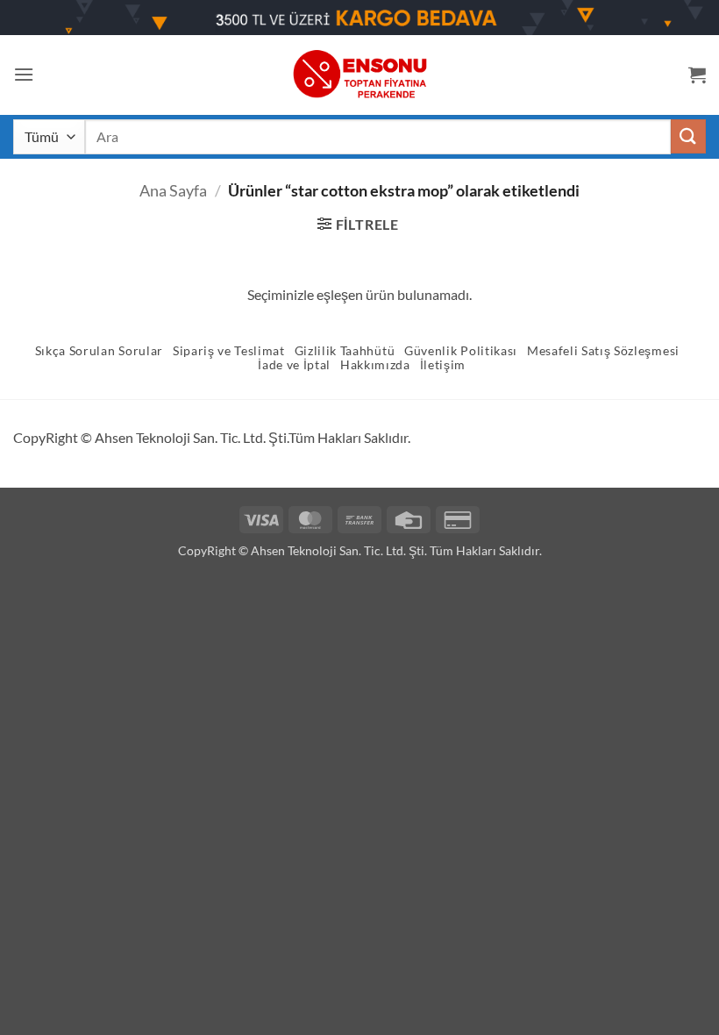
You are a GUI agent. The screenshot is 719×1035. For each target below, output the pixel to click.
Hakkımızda (375, 365)
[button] (23, 74)
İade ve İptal (294, 365)
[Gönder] (688, 136)
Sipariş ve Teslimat (229, 351)
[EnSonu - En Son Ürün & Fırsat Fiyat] (359, 74)
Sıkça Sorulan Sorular (99, 351)
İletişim (443, 365)
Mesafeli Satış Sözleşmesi (603, 351)
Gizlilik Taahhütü (345, 351)
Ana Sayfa (173, 190)
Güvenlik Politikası (460, 351)
